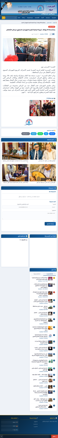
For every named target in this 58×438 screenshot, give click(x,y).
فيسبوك (52, 134)
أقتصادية (37, 18)
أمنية (42, 18)
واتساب (40, 134)
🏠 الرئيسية (55, 22)
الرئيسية (6, 1)
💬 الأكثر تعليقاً (37, 274)
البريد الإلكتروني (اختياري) (23, 204)
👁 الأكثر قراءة (50, 274)
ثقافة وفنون (49, 22)
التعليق (54, 210)
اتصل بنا (2, 1)
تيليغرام (33, 134)
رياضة (23, 18)
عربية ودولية (30, 18)
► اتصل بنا (36, 426)
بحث (3, 18)
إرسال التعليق (50, 224)
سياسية (48, 18)
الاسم (54, 204)
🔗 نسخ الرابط (26, 134)
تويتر (46, 134)
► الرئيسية (36, 422)
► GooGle (36, 424)
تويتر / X (15, 430)
